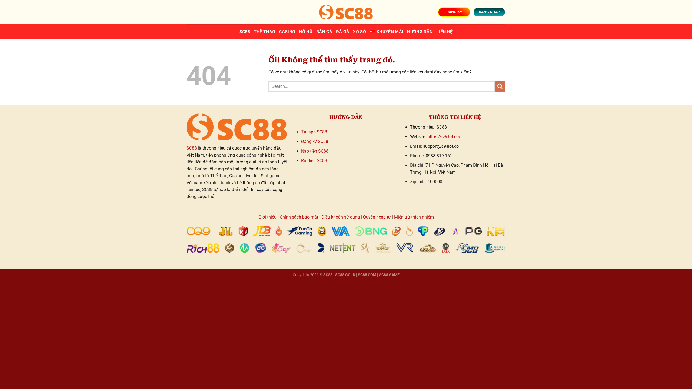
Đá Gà (343, 31)
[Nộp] (500, 86)
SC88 (244, 31)
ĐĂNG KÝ (454, 12)
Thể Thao (264, 31)
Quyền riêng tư (377, 217)
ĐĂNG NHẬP (489, 12)
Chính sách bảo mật (299, 217)
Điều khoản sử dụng (340, 217)
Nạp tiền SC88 (314, 151)
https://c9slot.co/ (444, 136)
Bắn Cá (324, 31)
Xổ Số (359, 31)
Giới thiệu (267, 217)
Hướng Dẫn (419, 31)
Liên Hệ (444, 31)
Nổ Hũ (305, 31)
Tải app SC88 (314, 132)
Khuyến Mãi (390, 31)
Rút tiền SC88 (314, 160)
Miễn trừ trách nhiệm (414, 217)
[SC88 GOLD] (346, 12)
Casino (287, 31)
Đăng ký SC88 (314, 141)
